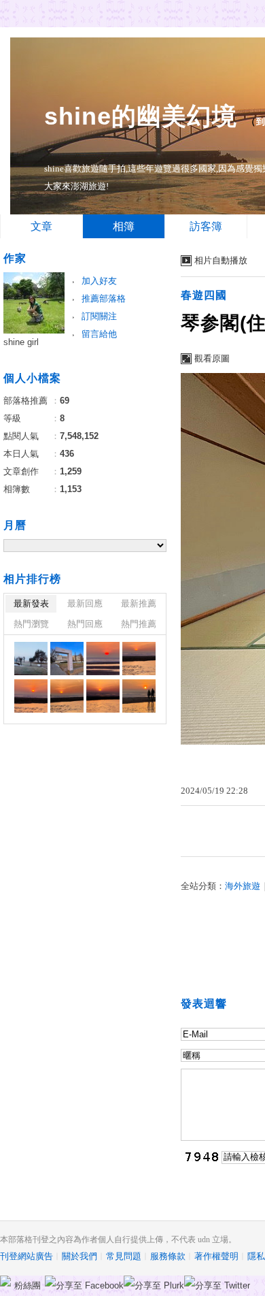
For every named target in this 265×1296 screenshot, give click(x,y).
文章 (41, 226)
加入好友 (99, 281)
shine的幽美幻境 (140, 116)
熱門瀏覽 (31, 624)
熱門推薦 (138, 624)
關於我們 (79, 1256)
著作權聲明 (216, 1256)
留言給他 (99, 334)
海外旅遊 (242, 886)
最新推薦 (138, 603)
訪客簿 (206, 226)
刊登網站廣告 (26, 1256)
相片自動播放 (220, 260)
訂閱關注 (99, 316)
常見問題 (123, 1256)
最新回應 (85, 603)
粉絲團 (27, 1285)
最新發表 (31, 603)
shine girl (21, 342)
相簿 (124, 226)
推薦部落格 (104, 298)
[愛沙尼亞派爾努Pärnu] (31, 658)
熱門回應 (85, 624)
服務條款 (168, 1256)
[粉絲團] (5, 1281)
